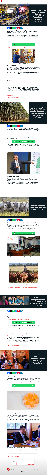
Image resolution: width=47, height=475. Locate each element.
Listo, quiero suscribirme (31, 464)
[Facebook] (34, 469)
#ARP (23, 288)
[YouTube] (39, 469)
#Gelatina (12, 454)
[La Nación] (4, 1)
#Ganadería (11, 287)
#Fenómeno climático (30, 287)
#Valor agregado (22, 454)
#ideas (28, 343)
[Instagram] (37, 469)
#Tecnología (26, 454)
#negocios (25, 343)
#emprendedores (21, 343)
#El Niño (25, 287)
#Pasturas (18, 287)
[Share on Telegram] (16, 28)
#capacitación (16, 343)
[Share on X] (11, 28)
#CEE (13, 343)
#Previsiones (22, 287)
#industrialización (9, 95)
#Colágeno (8, 454)
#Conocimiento (30, 454)
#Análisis (8, 288)
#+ (12, 95)
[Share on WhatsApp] (13, 28)
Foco (38, 354)
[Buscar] (45, 1)
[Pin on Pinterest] (18, 28)
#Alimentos (17, 454)
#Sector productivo (26, 288)
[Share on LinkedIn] (21, 28)
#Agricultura (15, 287)
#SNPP (11, 343)
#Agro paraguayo (12, 288)
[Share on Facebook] (8, 28)
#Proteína (14, 454)
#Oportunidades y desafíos (18, 288)
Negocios (38, 8)
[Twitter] (36, 469)
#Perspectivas (35, 287)
